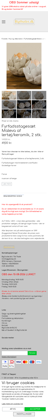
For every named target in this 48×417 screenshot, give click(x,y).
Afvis (13, 409)
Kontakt (5, 325)
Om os (4, 323)
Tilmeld (32, 353)
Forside (4, 39)
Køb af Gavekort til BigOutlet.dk (14, 330)
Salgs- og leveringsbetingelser (14, 314)
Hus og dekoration (16, 39)
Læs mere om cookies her (12, 404)
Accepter (35, 409)
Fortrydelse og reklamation (12, 318)
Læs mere (7, 184)
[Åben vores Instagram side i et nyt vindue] (8, 342)
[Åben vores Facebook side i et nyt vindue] (3, 342)
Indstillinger (24, 414)
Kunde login (6, 321)
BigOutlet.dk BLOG (9, 328)
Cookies (5, 316)
